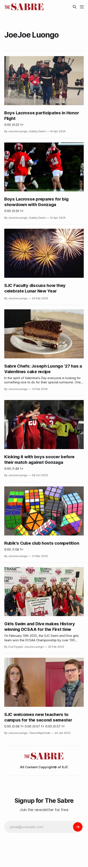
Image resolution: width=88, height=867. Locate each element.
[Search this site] (74, 6)
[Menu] (81, 6)
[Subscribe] (77, 827)
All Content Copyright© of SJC (44, 767)
